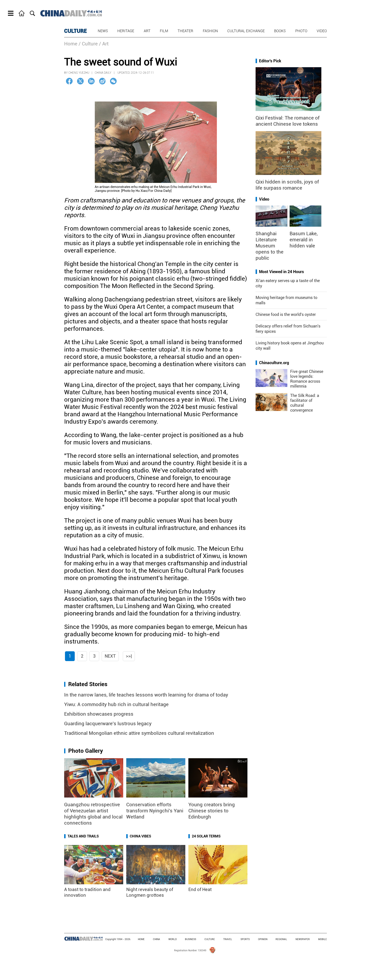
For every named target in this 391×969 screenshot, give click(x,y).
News (103, 31)
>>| (129, 656)
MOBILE (322, 939)
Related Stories (87, 684)
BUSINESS (190, 939)
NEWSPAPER (302, 939)
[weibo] (102, 81)
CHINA (156, 939)
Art (147, 31)
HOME (141, 939)
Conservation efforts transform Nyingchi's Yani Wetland (154, 811)
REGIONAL (281, 939)
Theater (185, 31)
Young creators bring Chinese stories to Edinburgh (211, 811)
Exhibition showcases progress (98, 714)
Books (280, 31)
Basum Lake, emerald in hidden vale (304, 240)
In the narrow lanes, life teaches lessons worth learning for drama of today (146, 695)
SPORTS (245, 939)
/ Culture (88, 44)
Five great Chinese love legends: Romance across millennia (306, 379)
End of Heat (200, 889)
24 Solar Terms (206, 836)
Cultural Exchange (246, 31)
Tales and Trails (83, 836)
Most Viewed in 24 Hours (281, 271)
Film (164, 31)
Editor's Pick (270, 60)
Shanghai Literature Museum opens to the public (269, 246)
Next (110, 656)
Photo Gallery (85, 750)
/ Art (104, 44)
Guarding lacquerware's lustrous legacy (108, 723)
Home (70, 44)
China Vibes (140, 836)
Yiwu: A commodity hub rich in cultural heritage (116, 704)
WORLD (172, 939)
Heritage (125, 31)
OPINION (262, 939)
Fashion (210, 31)
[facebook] (69, 81)
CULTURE (75, 31)
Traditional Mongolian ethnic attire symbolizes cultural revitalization (139, 733)
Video (322, 31)
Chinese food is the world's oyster (286, 314)
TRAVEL (227, 939)
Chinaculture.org (274, 362)
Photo (301, 31)
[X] (80, 81)
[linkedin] (91, 81)
